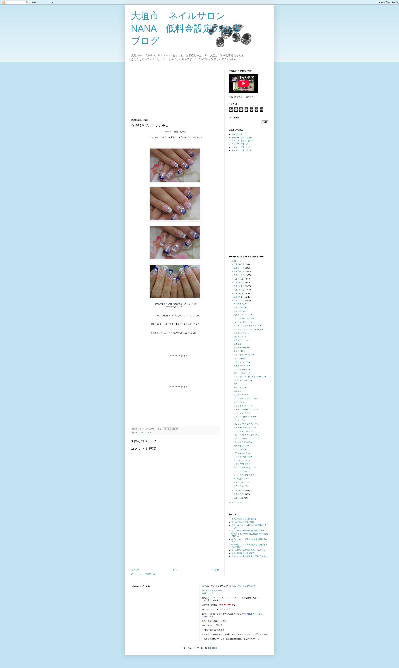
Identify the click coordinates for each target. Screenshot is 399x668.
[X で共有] (170, 428)
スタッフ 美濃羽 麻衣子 (242, 141)
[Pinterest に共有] (176, 428)
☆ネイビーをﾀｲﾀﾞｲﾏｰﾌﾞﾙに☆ (246, 409)
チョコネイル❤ (240, 388)
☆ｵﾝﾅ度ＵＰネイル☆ (243, 460)
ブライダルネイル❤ (242, 453)
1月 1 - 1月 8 (239, 498)
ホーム (175, 570)
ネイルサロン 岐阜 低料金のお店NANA (247, 531)
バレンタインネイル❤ (243, 380)
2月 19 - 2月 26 (240, 286)
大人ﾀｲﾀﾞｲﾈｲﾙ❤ (240, 307)
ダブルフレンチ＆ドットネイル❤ (248, 326)
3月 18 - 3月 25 (240, 271)
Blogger (213, 648)
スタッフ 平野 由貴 (240, 147)
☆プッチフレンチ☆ (242, 464)
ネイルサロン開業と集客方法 (243, 519)
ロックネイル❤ (240, 449)
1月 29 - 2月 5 (240, 297)
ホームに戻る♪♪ (238, 134)
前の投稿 (215, 570)
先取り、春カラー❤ (242, 373)
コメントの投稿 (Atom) (145, 574)
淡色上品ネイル (240, 336)
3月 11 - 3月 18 (240, 275)
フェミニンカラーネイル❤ (245, 417)
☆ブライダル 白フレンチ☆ (246, 398)
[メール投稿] (160, 429)
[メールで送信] (164, 428)
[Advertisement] (157, 91)
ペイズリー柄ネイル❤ (243, 322)
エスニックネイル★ (242, 362)
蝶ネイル (237, 344)
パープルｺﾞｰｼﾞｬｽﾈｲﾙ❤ (243, 442)
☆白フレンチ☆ (240, 333)
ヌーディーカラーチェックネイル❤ (248, 329)
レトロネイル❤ (240, 311)
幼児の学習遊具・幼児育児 (242, 553)
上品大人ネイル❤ (241, 395)
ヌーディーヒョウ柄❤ (243, 457)
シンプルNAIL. (240, 358)
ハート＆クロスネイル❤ (244, 318)
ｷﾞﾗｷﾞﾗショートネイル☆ (244, 431)
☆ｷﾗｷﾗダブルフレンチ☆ (244, 475)
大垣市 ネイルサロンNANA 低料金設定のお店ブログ (186, 28)
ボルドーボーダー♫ (242, 348)
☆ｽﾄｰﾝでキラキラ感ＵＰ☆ (245, 468)
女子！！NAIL (239, 351)
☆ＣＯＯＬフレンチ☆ (243, 471)
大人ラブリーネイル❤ (243, 315)
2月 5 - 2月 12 (240, 293)
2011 (234, 502)
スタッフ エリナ (144, 433)
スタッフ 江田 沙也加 (241, 150)
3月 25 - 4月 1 (240, 268)
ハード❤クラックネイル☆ (245, 428)
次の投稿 (135, 570)
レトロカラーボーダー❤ (244, 355)
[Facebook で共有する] (173, 428)
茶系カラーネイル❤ (242, 366)
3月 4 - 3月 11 (240, 279)
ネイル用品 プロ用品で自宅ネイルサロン (248, 550)
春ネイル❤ (238, 391)
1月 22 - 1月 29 (240, 301)
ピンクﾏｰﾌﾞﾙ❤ (240, 420)
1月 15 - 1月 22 (240, 490)
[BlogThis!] (167, 428)
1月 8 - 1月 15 (240, 494)
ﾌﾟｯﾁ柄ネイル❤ (240, 304)
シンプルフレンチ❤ (242, 369)
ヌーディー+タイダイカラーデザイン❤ (250, 377)
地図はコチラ (207, 593)
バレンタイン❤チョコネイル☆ (247, 435)
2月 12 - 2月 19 (240, 290)
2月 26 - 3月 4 (240, 282)
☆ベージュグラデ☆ (242, 413)
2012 (234, 261)
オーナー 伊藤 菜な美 (241, 138)
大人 (236, 384)
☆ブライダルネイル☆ (243, 406)
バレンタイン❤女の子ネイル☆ (247, 424)
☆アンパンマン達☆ (242, 482)
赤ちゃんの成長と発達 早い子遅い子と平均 (249, 556)
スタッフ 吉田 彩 (239, 144)
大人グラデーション (242, 340)
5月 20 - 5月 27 (240, 264)
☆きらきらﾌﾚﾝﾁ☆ (241, 486)
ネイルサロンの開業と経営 (242, 522)
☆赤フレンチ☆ (240, 438)
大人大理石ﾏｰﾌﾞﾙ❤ (241, 446)
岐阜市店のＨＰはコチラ (212, 591)
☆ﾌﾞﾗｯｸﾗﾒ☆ (239, 402)
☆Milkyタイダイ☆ (241, 479)
